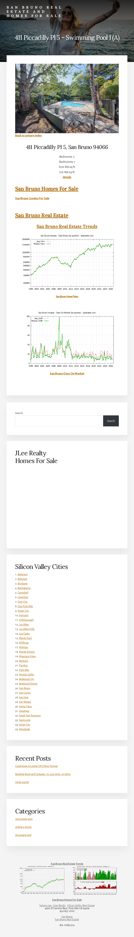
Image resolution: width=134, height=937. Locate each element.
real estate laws (24, 819)
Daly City (23, 601)
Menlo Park (25, 638)
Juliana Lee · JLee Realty (52, 905)
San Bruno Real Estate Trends (67, 226)
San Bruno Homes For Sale (46, 188)
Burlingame (24, 588)
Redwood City (26, 679)
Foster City (23, 610)
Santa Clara (25, 706)
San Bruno (24, 688)
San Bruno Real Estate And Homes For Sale (35, 11)
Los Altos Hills (27, 629)
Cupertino (23, 597)
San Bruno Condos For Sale (32, 198)
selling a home (23, 827)
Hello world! (22, 782)
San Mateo (25, 702)
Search (19, 413)
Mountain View (27, 656)
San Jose (23, 697)
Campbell (23, 592)
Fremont (23, 615)
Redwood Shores (28, 683)
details (67, 177)
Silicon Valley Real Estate (81, 905)
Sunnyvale (24, 720)
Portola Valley (26, 674)
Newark (23, 661)
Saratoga (24, 711)
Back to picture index (28, 135)
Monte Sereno (27, 651)
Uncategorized (23, 835)
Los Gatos (24, 633)
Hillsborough (26, 620)
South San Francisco (30, 715)
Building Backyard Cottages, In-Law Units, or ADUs (43, 774)
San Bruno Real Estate (41, 215)
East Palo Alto (25, 606)
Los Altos (24, 624)
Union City (24, 724)
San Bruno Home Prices (67, 296)
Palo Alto (24, 670)
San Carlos (25, 692)
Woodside (24, 729)
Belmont (22, 579)
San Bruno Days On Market (67, 373)
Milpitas (23, 647)
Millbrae (24, 642)
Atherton (23, 574)
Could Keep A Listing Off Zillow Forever (36, 766)
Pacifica (23, 665)
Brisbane (23, 583)
